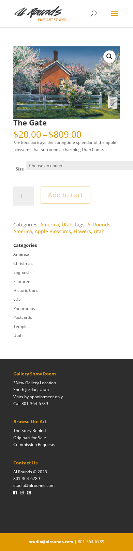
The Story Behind (29, 430)
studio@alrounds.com (34, 485)
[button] (109, 56)
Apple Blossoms (53, 231)
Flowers (82, 231)
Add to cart (65, 194)
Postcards (22, 317)
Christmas (23, 263)
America (49, 224)
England (21, 272)
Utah (67, 224)
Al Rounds (98, 224)
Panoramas (24, 308)
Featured (21, 281)
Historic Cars (25, 290)
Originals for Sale (29, 438)
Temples (21, 326)
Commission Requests (34, 444)
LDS (17, 299)
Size (20, 169)
